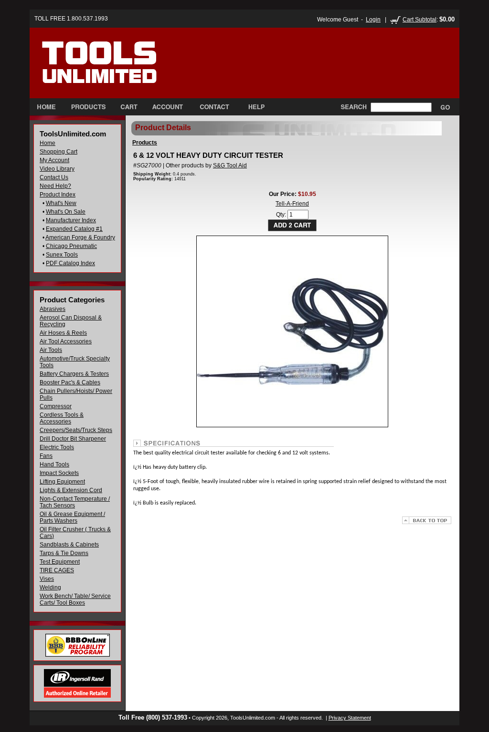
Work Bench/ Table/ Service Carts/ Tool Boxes (75, 599)
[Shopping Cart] (129, 106)
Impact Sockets (59, 473)
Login (373, 19)
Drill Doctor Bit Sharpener (73, 438)
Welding (50, 587)
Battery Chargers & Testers (74, 374)
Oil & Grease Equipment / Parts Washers (72, 517)
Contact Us (54, 177)
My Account (54, 160)
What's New (61, 203)
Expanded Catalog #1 (74, 229)
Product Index (57, 194)
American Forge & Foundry (80, 237)
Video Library (57, 168)
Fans (46, 456)
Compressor (56, 406)
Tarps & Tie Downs (64, 553)
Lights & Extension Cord (71, 490)
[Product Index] (88, 106)
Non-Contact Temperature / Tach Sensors (75, 502)
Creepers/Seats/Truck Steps (76, 430)
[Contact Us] (214, 106)
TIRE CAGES (57, 570)
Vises (47, 579)
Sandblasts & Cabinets (69, 544)
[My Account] (167, 106)
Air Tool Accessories (66, 341)
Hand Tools (54, 464)
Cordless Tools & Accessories (62, 418)
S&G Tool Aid (230, 165)
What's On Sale (65, 211)
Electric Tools (57, 447)
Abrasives (52, 309)
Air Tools (51, 350)
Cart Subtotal (419, 19)
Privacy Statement (350, 718)
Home (47, 143)
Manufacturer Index (71, 220)
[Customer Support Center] (252, 106)
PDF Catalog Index (70, 263)
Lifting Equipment (62, 481)
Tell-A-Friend (292, 203)
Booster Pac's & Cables (70, 382)
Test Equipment (60, 561)
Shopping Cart (58, 151)
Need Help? (55, 186)
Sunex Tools (62, 254)
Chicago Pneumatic (71, 246)
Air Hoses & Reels (63, 333)
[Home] (120, 71)
